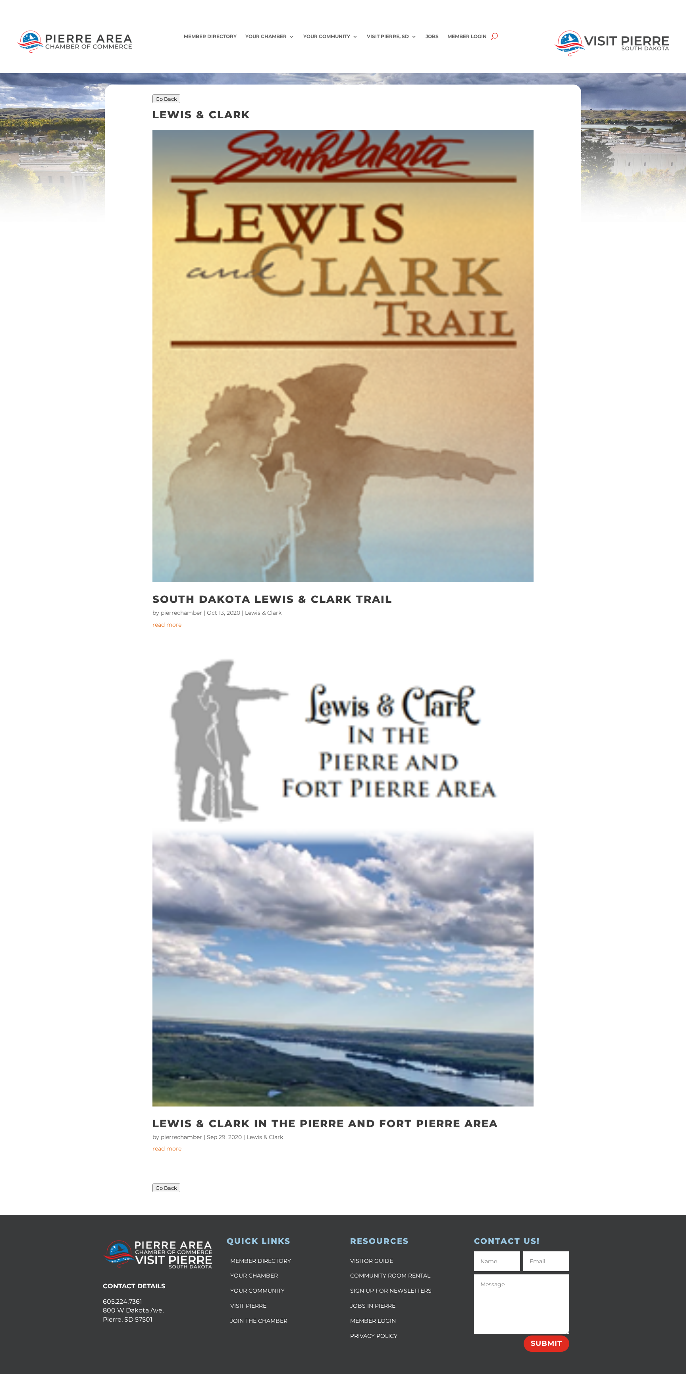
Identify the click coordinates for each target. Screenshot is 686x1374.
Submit (546, 1343)
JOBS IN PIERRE (372, 1305)
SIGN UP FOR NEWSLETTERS (391, 1290)
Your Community (326, 36)
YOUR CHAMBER (254, 1275)
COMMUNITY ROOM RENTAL (390, 1275)
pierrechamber (181, 612)
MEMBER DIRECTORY (260, 1260)
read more (166, 624)
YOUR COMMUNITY (257, 1290)
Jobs (432, 36)
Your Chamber (266, 36)
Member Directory (210, 36)
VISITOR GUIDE (371, 1260)
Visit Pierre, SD (388, 36)
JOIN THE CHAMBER (258, 1320)
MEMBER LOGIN (373, 1320)
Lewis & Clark (263, 612)
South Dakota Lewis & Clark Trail (272, 599)
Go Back (166, 99)
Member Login (467, 36)
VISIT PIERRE (248, 1305)
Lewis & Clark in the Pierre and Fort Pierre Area (325, 1123)
